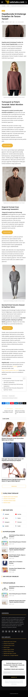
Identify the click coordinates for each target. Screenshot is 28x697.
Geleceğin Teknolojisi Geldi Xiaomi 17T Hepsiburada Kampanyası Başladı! (13, 459)
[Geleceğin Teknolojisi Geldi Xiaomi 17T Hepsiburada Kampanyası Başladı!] (14, 449)
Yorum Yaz (14, 486)
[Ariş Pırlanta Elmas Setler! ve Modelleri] (5, 536)
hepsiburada (11, 395)
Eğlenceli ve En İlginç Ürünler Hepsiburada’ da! (20, 412)
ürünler (15, 366)
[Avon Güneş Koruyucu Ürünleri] (5, 543)
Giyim (3, 10)
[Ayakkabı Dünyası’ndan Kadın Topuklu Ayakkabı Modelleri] (5, 549)
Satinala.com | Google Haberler (10, 655)
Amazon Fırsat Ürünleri (8, 643)
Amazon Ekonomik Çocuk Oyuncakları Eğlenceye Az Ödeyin (13, 439)
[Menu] (2, 2)
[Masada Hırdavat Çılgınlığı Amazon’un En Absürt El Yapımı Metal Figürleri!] (14, 470)
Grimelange (4, 395)
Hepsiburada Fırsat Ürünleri (9, 641)
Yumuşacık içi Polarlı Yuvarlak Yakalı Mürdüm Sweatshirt (13, 381)
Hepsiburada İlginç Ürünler (9, 653)
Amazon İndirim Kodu (8, 651)
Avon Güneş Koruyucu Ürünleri (17, 542)
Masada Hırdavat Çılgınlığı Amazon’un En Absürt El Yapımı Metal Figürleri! (13, 480)
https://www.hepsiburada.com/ (10, 370)
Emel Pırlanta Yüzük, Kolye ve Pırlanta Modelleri (17, 555)
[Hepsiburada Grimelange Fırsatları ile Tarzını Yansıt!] (14, 31)
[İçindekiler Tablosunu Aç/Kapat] (23, 378)
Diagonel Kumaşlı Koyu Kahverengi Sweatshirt (13, 385)
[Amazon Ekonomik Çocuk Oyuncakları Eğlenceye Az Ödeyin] (14, 429)
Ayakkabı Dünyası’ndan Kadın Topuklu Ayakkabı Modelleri (17, 549)
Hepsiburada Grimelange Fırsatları (9, 398)
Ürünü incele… (7, 145)
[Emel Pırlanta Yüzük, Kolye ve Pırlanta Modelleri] (5, 556)
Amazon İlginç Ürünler (8, 649)
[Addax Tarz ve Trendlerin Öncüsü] (5, 563)
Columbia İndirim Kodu (9, 500)
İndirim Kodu (6, 502)
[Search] (26, 2)
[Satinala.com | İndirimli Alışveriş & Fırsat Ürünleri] (14, 2)
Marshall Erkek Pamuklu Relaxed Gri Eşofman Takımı (13, 389)
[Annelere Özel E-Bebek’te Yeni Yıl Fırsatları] (5, 570)
